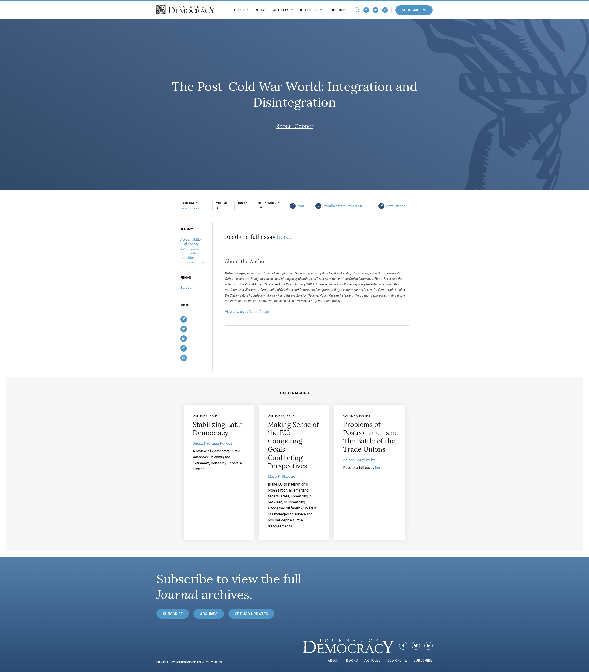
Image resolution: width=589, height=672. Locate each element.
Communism (190, 248)
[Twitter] (375, 10)
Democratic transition (189, 255)
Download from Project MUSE (344, 206)
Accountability (190, 239)
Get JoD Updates (251, 614)
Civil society (189, 244)
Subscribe (338, 10)
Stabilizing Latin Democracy (218, 428)
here (283, 236)
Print (300, 206)
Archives (209, 614)
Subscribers (413, 10)
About (239, 10)
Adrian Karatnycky (359, 460)
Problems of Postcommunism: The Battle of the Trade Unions (369, 437)
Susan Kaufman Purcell (212, 443)
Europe (185, 287)
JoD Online (309, 10)
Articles (281, 10)
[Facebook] (366, 10)
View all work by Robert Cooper (247, 312)
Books (261, 10)
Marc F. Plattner (281, 476)
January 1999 (189, 208)
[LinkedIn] (385, 10)
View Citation (395, 206)
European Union (192, 262)
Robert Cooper (294, 126)
